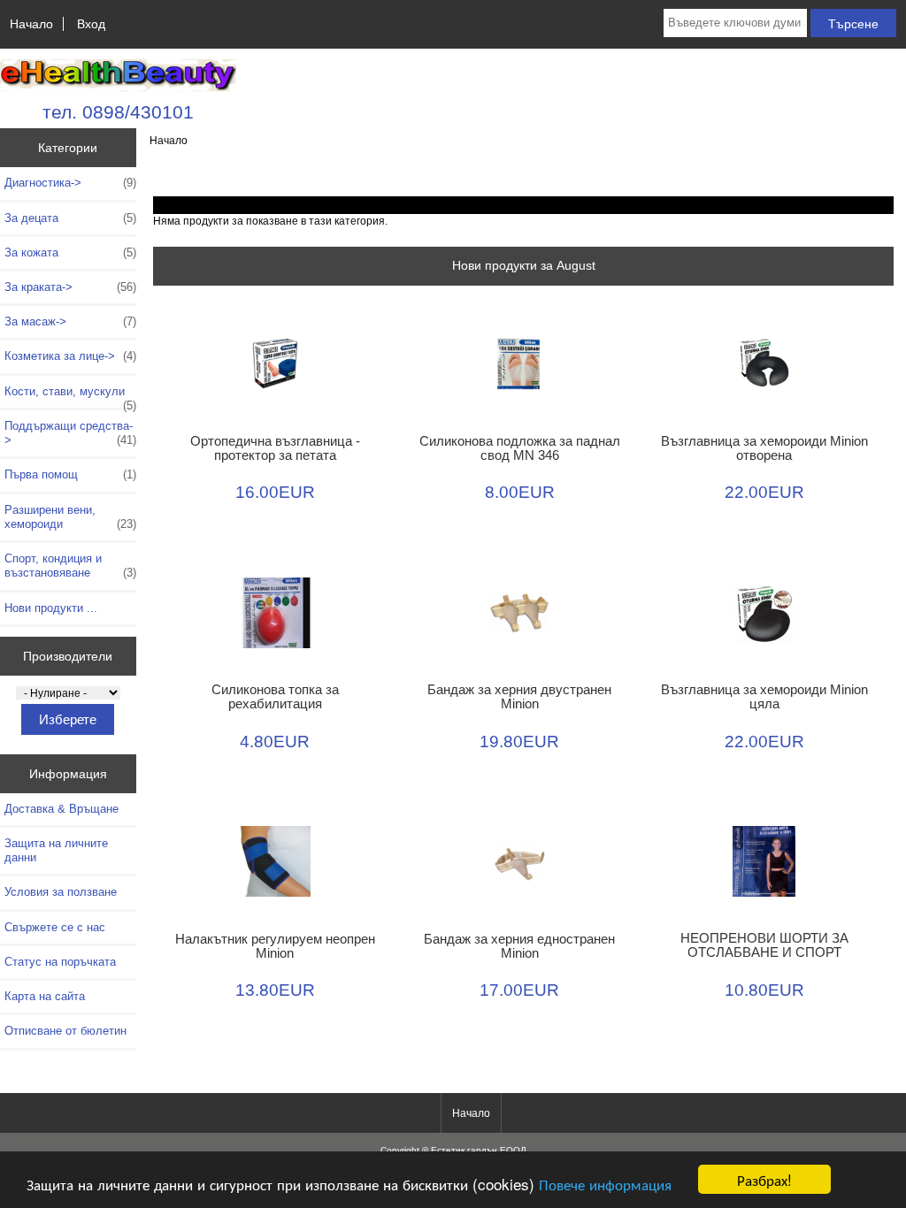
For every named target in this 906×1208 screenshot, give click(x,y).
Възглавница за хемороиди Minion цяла (764, 697)
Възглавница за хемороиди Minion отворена (764, 448)
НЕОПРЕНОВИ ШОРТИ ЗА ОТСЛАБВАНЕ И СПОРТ (764, 945)
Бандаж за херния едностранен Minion (519, 946)
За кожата (70, 252)
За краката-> (70, 287)
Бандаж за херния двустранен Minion (519, 697)
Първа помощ (70, 474)
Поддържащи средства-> (70, 433)
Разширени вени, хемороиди (70, 517)
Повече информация (605, 1184)
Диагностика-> (70, 182)
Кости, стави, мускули (70, 396)
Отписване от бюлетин (65, 1030)
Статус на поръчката (60, 961)
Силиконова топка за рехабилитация (275, 697)
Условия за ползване (60, 891)
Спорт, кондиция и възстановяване (70, 565)
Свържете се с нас (54, 927)
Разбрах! (764, 1179)
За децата (70, 218)
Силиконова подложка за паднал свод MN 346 (519, 448)
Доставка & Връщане (61, 808)
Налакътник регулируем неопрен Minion (275, 946)
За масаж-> (70, 321)
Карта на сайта (44, 996)
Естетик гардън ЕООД (478, 1150)
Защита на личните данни (56, 850)
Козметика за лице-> (70, 356)
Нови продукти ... (50, 608)
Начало (31, 24)
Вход (91, 24)
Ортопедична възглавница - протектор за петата (275, 448)
